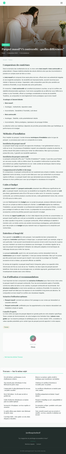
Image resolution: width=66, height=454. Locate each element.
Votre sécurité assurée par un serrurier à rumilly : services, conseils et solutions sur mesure (48, 413)
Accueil (5, 60)
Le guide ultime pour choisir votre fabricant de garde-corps (17, 412)
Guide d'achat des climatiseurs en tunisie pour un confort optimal (16, 400)
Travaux (6, 44)
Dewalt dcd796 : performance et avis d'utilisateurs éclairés (15, 378)
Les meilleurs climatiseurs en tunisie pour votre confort (48, 389)
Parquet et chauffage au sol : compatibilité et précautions (48, 400)
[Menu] (61, 3)
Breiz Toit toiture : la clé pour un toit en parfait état (16, 395)
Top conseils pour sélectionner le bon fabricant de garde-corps (15, 383)
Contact (39, 444)
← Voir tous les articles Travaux (13, 357)
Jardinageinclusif (33, 432)
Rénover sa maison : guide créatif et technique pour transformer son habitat (47, 378)
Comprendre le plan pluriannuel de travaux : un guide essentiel (17, 389)
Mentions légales (29, 444)
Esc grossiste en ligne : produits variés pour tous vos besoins (48, 406)
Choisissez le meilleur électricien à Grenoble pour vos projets (46, 383)
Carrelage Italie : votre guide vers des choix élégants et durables (17, 417)
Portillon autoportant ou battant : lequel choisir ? (47, 395)
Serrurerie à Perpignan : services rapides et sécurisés (17, 406)
